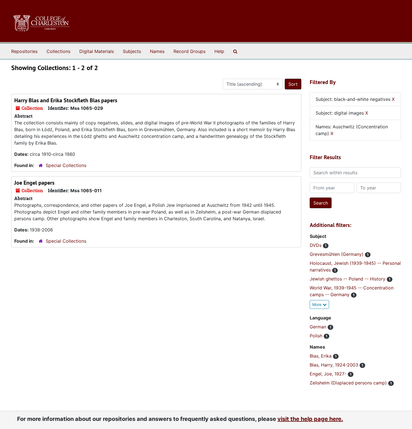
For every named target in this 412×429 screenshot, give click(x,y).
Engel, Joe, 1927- (329, 374)
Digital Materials (96, 51)
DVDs (316, 245)
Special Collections (66, 165)
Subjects (132, 51)
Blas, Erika (321, 356)
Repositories (24, 51)
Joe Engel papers (34, 182)
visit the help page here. (310, 419)
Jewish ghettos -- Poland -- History (348, 279)
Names (157, 51)
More (317, 304)
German (319, 327)
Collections (58, 51)
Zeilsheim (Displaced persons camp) (349, 383)
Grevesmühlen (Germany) (337, 254)
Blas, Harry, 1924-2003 (335, 365)
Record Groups (189, 51)
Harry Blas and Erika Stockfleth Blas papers (65, 100)
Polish (317, 335)
